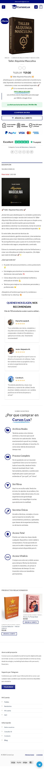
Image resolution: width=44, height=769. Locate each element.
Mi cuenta (7, 711)
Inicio (7, 58)
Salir (5, 715)
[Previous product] (24, 68)
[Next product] (20, 68)
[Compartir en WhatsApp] (12, 152)
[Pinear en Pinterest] (28, 152)
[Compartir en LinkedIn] (31, 152)
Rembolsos (8, 706)
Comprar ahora (22, 112)
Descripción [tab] (6, 165)
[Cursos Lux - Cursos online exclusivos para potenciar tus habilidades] (22, 7)
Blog (6, 740)
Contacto (7, 736)
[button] (3, 7)
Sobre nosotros (9, 727)
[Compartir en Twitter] (20, 152)
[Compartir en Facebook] (16, 152)
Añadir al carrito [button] (9, 633)
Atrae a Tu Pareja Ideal (30, 617)
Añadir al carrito (23, 118)
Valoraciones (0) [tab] (8, 169)
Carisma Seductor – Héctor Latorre (11, 627)
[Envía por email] (24, 152)
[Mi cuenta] (36, 7)
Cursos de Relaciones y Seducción (25, 58)
